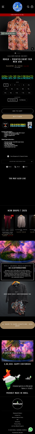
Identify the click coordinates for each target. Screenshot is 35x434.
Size (17, 82)
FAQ (5, 136)
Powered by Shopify (17, 432)
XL (23, 85)
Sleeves (17, 97)
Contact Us (17, 415)
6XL (23, 89)
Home (9, 56)
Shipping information (17, 161)
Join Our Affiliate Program (17, 426)
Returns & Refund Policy (17, 417)
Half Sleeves (12, 100)
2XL (29, 85)
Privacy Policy (17, 423)
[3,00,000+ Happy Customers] (17, 350)
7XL (28, 89)
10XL (16, 92)
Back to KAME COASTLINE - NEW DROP (19, 325)
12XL (29, 92)
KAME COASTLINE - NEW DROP (19, 56)
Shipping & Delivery (17, 413)
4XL (12, 89)
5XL (17, 89)
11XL (23, 92)
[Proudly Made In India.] (17, 379)
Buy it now (17, 116)
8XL (5, 92)
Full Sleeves (22, 100)
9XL (11, 92)
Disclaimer (17, 421)
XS (6, 85)
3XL (6, 89)
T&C (17, 419)
